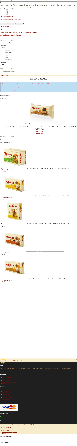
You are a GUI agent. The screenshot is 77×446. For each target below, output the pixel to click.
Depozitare (6, 60)
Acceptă (1, 23)
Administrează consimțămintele (5, 436)
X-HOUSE (32, 424)
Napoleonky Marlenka (8, 59)
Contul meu (2, 73)
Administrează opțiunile (7, 16)
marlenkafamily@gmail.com (31, 32)
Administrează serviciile (7, 18)
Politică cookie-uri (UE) (7, 380)
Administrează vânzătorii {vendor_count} (11, 19)
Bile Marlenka (7, 50)
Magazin (3, 47)
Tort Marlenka (5, 391)
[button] (38, 2)
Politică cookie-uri (6, 26)
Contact (3, 65)
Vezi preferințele (11, 23)
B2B (3, 64)
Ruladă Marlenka (8, 52)
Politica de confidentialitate (8, 378)
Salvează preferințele (19, 23)
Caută (13, 136)
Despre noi (4, 62)
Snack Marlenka (7, 57)
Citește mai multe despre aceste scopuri (11, 21)
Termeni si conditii (6, 377)
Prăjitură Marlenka (6, 389)
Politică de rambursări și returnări (9, 382)
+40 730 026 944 (20, 32)
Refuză (6, 23)
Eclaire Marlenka (8, 55)
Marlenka (4, 45)
